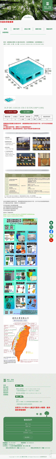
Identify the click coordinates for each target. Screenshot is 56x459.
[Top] (51, 453)
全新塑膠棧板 (30, 42)
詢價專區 (6, 32)
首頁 (5, 29)
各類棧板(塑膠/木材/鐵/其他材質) (16, 42)
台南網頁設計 (43, 456)
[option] (28, 71)
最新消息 (38, 29)
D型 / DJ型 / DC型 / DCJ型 (11, 44)
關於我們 (16, 29)
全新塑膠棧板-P (39, 42)
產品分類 (27, 29)
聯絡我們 (49, 29)
